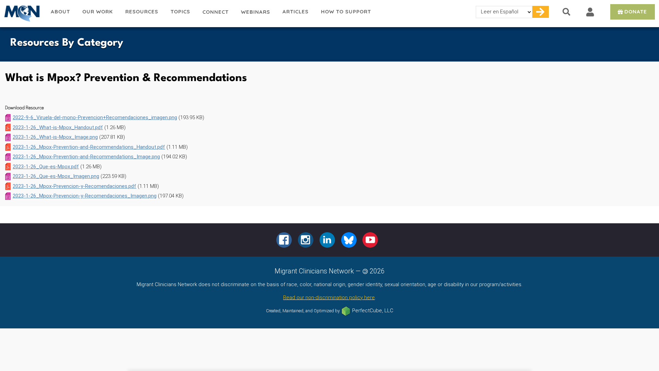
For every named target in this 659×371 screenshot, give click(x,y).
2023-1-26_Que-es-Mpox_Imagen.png (56, 176)
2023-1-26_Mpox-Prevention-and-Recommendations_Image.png (86, 157)
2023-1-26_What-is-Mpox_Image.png (55, 137)
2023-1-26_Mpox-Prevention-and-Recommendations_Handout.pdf (89, 147)
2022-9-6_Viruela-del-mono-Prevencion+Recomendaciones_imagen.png (95, 117)
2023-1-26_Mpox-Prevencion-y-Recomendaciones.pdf (74, 186)
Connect (216, 12)
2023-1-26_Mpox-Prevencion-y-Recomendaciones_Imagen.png (85, 196)
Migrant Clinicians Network (22, 13)
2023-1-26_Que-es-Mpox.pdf (46, 167)
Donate (635, 11)
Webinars (255, 12)
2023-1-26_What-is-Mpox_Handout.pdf (58, 127)
